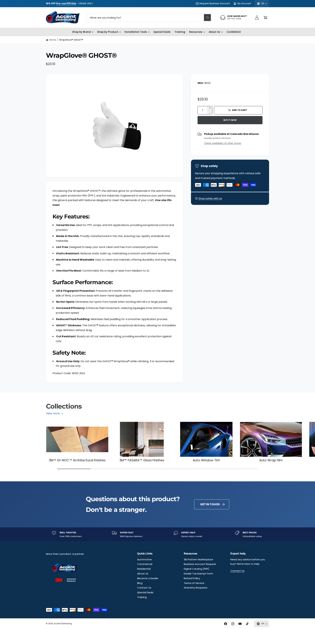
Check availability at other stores (222, 143)
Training (142, 597)
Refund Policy (192, 578)
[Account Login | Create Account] (257, 17)
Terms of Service (194, 583)
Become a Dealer (147, 578)
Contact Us (144, 587)
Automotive (144, 559)
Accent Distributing (63, 623)
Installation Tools (136, 32)
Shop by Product (107, 32)
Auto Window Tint (206, 460)
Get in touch (210, 504)
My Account (244, 3)
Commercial (144, 564)
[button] (265, 17)
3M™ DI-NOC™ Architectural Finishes (77, 460)
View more (53, 413)
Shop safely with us (210, 198)
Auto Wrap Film (271, 460)
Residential (144, 568)
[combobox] (149, 17)
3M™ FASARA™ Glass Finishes (141, 460)
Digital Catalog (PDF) (196, 568)
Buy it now (230, 120)
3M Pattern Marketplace (198, 559)
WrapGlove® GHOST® (71, 39)
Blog (139, 583)
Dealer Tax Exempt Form (198, 573)
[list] (157, 534)
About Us (214, 32)
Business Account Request (200, 564)
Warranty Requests (195, 587)
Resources (195, 32)
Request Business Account (215, 3)
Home (52, 39)
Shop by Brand (81, 32)
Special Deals (145, 592)
